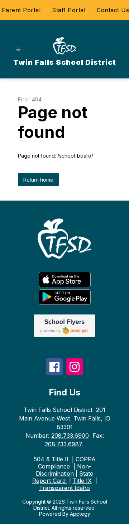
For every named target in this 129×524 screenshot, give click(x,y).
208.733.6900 (70, 435)
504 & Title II (51, 459)
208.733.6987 (63, 444)
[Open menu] (18, 49)
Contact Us (113, 10)
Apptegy (80, 514)
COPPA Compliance (67, 463)
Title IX (82, 480)
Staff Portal (68, 10)
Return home (38, 180)
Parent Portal (21, 10)
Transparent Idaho (64, 487)
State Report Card (63, 477)
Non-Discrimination (63, 470)
